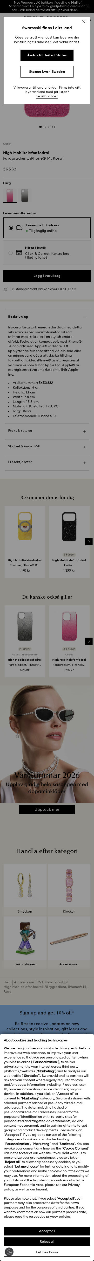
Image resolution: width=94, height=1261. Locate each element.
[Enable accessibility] (9, 1252)
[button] (83, 21)
